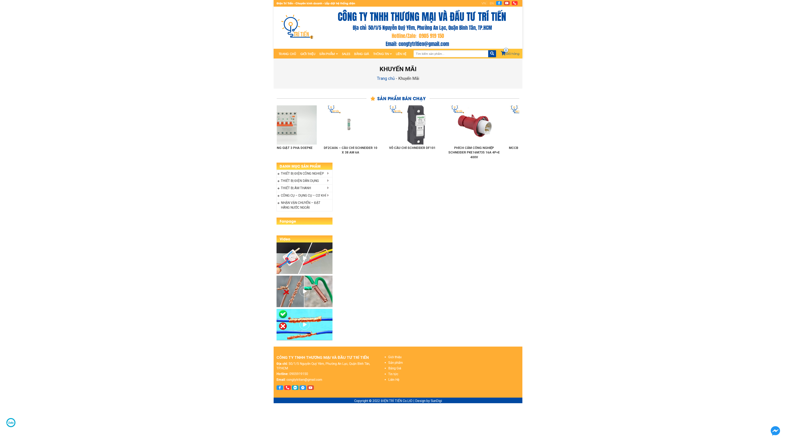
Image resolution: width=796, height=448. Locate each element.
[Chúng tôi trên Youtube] (507, 3)
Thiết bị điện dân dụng (300, 181)
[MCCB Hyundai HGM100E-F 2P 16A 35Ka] (509, 125)
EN (492, 3)
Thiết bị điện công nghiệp (302, 173)
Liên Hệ (401, 54)
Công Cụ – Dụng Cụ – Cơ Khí (303, 195)
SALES (346, 54)
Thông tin (381, 54)
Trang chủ (287, 54)
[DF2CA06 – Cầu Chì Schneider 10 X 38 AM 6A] (323, 125)
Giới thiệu (307, 54)
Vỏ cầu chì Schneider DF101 (385, 148)
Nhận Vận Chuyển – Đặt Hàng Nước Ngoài (301, 205)
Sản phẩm (327, 54)
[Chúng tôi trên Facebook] (499, 3)
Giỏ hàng (512, 53)
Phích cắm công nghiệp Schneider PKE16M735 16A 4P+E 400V (447, 152)
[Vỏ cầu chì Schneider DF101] (385, 125)
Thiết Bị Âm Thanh (296, 188)
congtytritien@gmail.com (304, 380)
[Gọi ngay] (515, 3)
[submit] (492, 53)
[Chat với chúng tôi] (775, 431)
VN (484, 3)
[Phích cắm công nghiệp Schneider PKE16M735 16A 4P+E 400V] (447, 125)
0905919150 (298, 374)
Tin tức (393, 374)
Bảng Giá (361, 54)
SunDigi (436, 401)
